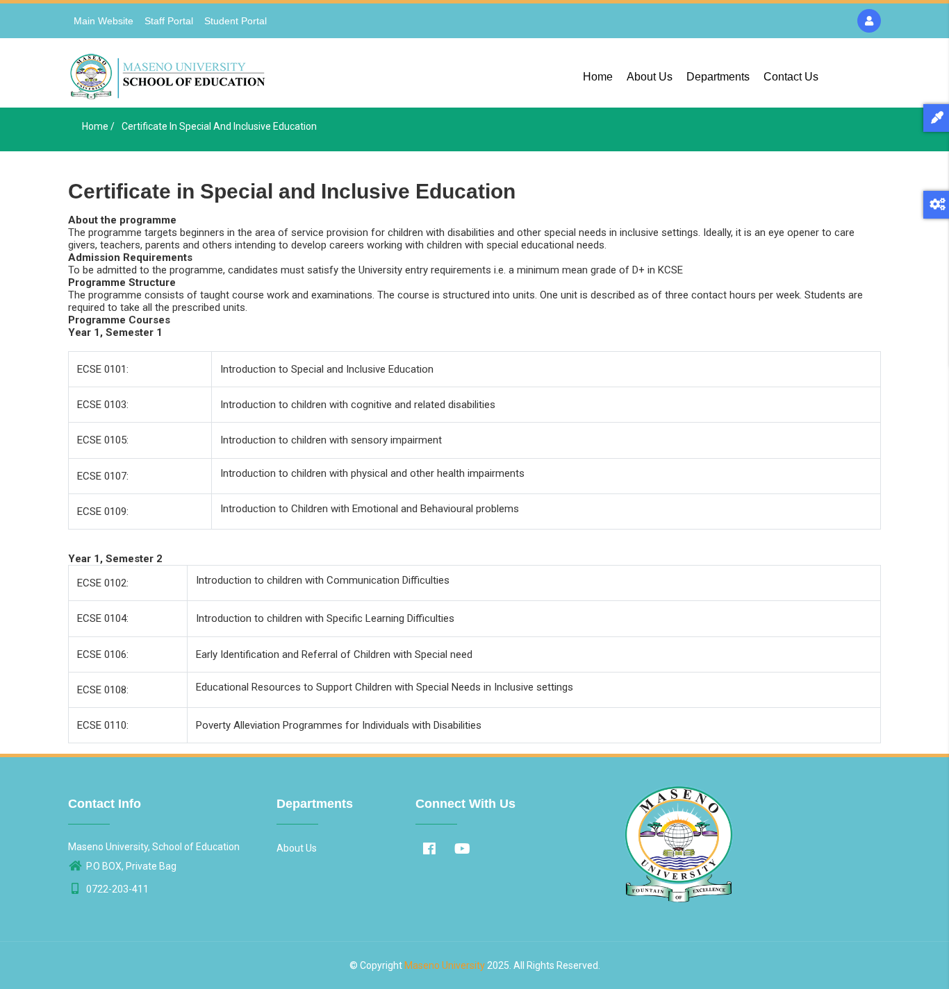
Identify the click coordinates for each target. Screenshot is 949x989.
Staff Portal (169, 20)
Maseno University (444, 965)
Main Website (103, 20)
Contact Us (791, 77)
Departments (718, 77)
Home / (98, 126)
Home (598, 77)
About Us (649, 77)
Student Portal (235, 20)
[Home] (169, 73)
